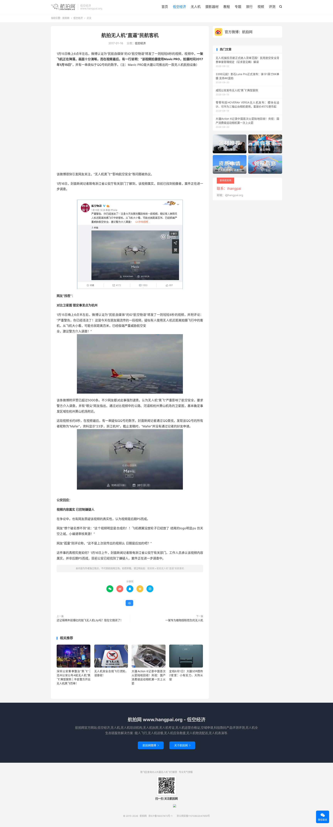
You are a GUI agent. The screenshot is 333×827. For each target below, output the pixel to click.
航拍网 (63, 7)
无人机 (196, 7)
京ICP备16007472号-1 (160, 815)
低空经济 (179, 7)
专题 (238, 7)
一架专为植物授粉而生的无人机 (184, 620)
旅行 (249, 7)
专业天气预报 (186, 772)
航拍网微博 (151, 745)
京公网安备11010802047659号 (193, 815)
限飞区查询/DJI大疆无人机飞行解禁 (158, 772)
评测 (272, 7)
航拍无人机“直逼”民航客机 (130, 35)
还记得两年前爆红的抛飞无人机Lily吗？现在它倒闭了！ (90, 620)
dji (129, 603)
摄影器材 (212, 7)
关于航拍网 (182, 745)
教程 (226, 7)
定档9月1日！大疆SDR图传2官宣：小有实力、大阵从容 (186, 675)
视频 (260, 7)
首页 (164, 7)
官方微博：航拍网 (238, 32)
